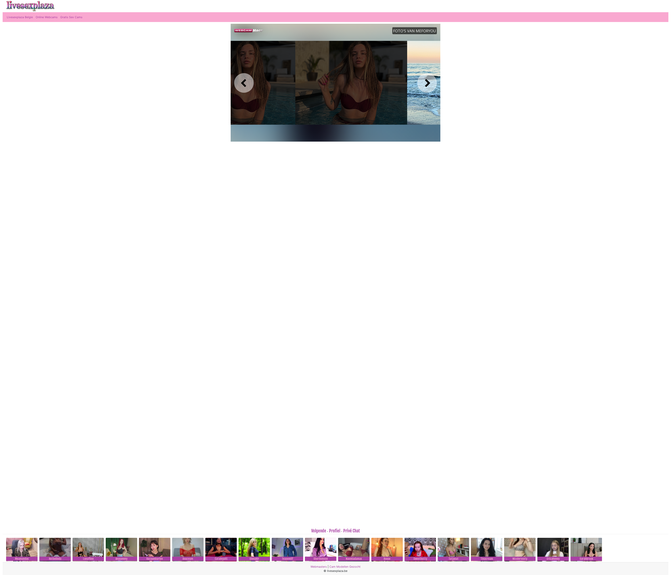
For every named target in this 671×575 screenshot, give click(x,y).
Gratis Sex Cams (71, 17)
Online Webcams (46, 17)
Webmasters (319, 566)
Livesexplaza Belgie (20, 17)
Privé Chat (351, 530)
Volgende (318, 530)
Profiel (334, 530)
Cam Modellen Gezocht (344, 566)
